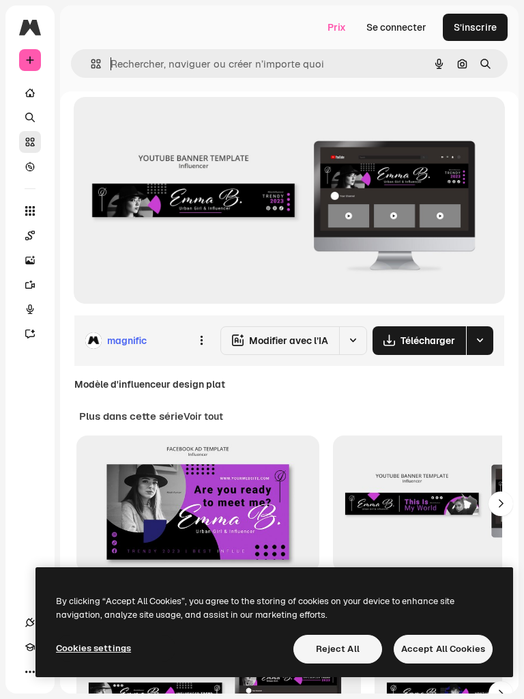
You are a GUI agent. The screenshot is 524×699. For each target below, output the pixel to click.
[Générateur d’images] (30, 260)
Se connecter (396, 27)
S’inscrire (475, 27)
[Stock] (30, 142)
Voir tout (203, 416)
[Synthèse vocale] (30, 309)
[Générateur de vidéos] (30, 285)
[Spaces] (30, 235)
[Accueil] (30, 93)
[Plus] (30, 672)
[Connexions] (30, 622)
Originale (164, 122)
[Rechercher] (30, 117)
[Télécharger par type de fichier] (479, 340)
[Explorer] (30, 166)
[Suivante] (501, 504)
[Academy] (30, 647)
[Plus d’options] (201, 340)
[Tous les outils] (30, 211)
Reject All (338, 649)
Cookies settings (93, 648)
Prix (337, 27)
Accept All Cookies (443, 649)
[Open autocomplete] (90, 64)
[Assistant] (30, 334)
